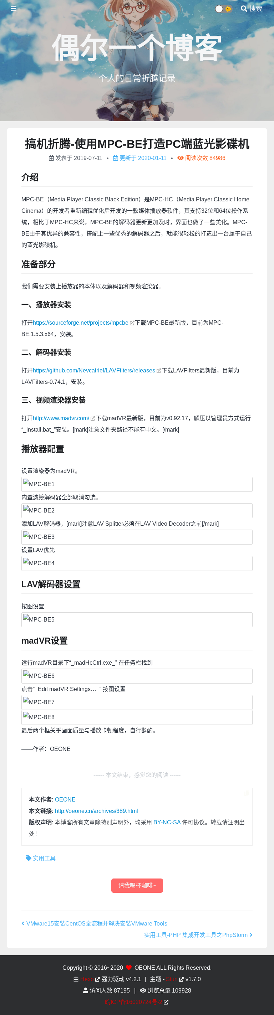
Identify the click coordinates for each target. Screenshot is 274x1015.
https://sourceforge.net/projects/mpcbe (80, 323)
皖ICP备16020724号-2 (133, 1002)
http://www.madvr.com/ (61, 418)
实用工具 (44, 858)
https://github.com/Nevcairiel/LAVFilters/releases (94, 370)
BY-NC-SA (167, 822)
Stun (172, 979)
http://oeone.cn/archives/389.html (96, 811)
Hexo (87, 979)
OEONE (65, 800)
